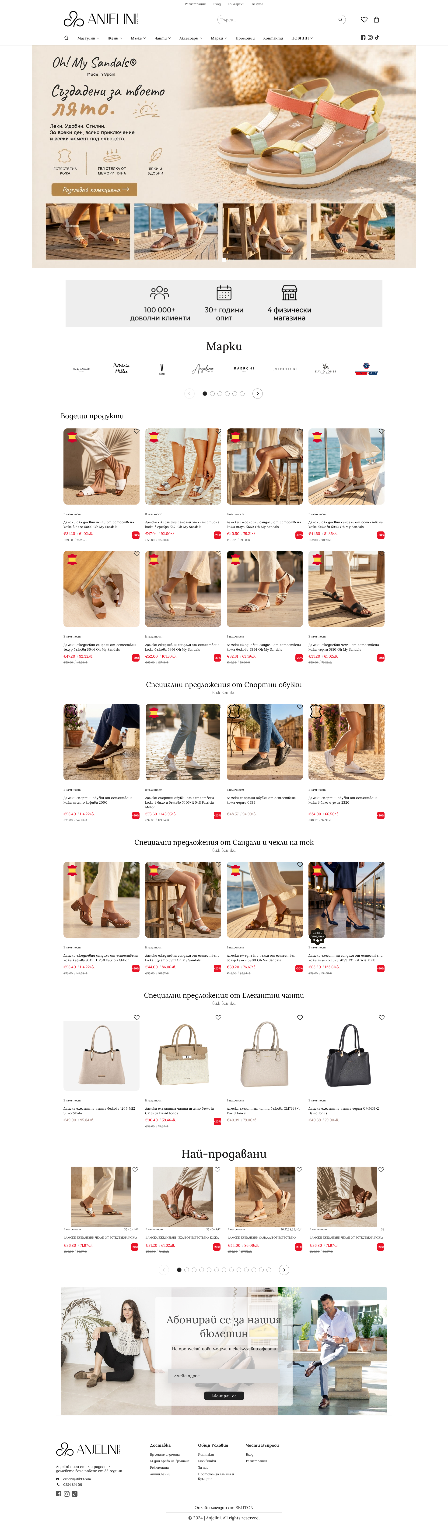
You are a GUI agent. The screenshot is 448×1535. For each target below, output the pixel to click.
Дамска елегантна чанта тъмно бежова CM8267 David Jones (179, 1110)
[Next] (257, 393)
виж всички (224, 692)
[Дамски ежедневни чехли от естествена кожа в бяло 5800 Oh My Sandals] (101, 466)
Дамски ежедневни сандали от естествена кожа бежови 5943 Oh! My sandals (262, 1237)
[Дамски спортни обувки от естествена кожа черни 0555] (265, 742)
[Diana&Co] (284, 369)
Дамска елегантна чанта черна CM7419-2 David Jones (343, 1110)
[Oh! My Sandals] (80, 369)
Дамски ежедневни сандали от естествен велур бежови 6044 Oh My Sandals (99, 647)
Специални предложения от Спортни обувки (224, 684)
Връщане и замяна (165, 1454)
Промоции (245, 38)
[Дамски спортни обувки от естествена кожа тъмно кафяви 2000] (101, 742)
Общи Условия (213, 1445)
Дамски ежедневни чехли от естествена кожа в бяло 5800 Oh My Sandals (98, 524)
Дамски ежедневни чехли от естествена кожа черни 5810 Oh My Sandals (343, 647)
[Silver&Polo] (366, 369)
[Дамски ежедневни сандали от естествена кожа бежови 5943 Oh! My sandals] (265, 1197)
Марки (217, 38)
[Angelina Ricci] (203, 369)
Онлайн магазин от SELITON (224, 1507)
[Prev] (189, 393)
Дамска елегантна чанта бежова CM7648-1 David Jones (263, 1110)
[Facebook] (363, 37)
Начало (66, 38)
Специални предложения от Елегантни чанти (224, 995)
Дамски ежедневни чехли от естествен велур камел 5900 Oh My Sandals (261, 957)
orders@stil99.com (77, 1479)
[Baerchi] (243, 369)
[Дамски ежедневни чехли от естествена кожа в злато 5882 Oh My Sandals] (101, 1197)
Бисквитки (207, 1461)
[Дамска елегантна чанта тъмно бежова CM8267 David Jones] (183, 1053)
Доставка (160, 1445)
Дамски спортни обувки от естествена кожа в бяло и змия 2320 (343, 800)
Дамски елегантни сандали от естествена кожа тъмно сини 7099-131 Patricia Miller (345, 957)
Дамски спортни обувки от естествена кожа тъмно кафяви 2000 (98, 800)
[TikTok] (377, 37)
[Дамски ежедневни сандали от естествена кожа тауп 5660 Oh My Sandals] (265, 466)
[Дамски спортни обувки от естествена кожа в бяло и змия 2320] (346, 742)
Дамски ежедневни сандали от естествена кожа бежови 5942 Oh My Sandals (345, 524)
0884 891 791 (72, 1484)
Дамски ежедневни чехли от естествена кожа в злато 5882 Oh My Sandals (100, 1237)
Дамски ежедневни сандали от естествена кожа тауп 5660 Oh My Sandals (264, 524)
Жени (113, 38)
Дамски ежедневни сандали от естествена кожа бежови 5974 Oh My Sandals (182, 647)
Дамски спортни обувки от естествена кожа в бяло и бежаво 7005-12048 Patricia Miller (179, 802)
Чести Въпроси (262, 1445)
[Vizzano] (162, 369)
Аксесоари (188, 38)
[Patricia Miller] (121, 369)
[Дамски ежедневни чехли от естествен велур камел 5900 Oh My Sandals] (265, 900)
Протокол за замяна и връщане (216, 1476)
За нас (203, 1467)
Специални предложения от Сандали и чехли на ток (224, 842)
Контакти (273, 38)
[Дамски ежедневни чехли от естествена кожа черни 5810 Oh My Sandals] (346, 589)
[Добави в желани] (137, 431)
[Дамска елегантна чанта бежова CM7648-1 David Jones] (265, 1053)
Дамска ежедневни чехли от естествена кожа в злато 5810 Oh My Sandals (182, 1237)
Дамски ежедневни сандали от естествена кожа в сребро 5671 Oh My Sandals (182, 524)
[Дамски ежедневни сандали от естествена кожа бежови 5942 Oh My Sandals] (346, 466)
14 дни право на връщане (170, 1461)
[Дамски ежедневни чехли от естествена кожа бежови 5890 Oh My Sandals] (347, 1197)
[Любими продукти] (364, 19)
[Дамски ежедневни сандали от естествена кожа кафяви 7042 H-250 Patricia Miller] (101, 900)
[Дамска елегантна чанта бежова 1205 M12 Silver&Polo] (101, 1053)
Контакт (206, 1454)
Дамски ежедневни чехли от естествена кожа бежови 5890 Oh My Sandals (346, 1237)
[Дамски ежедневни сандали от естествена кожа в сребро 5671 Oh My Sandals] (183, 466)
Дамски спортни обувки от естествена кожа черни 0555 (261, 800)
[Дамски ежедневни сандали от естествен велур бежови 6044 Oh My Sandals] (101, 589)
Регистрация (195, 4)
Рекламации (159, 1467)
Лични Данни (160, 1474)
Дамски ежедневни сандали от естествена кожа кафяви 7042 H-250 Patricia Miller (100, 957)
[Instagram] (370, 37)
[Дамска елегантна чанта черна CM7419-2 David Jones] (346, 1053)
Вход (217, 4)
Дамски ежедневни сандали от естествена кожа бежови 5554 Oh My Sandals (264, 647)
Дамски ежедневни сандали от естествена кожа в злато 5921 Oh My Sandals (182, 957)
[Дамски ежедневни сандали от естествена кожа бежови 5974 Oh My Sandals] (183, 589)
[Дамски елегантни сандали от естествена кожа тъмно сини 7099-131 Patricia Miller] (346, 900)
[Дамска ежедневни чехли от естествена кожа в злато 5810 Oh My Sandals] (183, 1197)
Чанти (160, 38)
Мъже (136, 38)
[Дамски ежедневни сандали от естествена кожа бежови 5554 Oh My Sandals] (265, 589)
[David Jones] (325, 369)
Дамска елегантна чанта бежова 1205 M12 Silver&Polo (99, 1110)
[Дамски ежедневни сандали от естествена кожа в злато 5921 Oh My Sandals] (183, 900)
